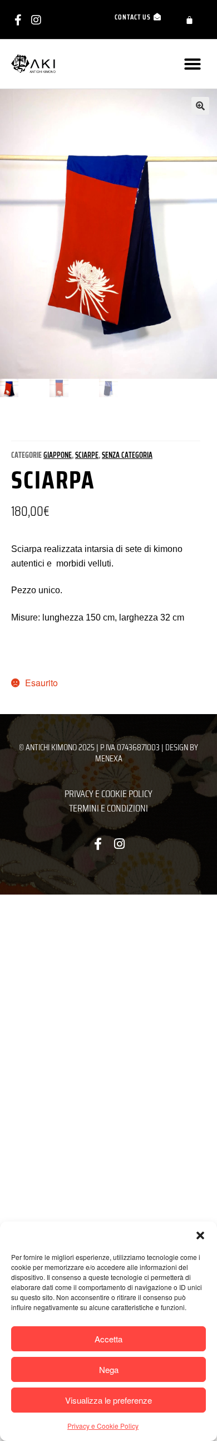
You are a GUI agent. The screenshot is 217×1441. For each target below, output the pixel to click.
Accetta (108, 1339)
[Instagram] (36, 20)
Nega (109, 1369)
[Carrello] (189, 20)
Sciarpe (86, 455)
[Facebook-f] (17, 20)
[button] (200, 1235)
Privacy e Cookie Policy (103, 1425)
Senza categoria (127, 455)
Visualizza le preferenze (108, 1400)
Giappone (57, 455)
